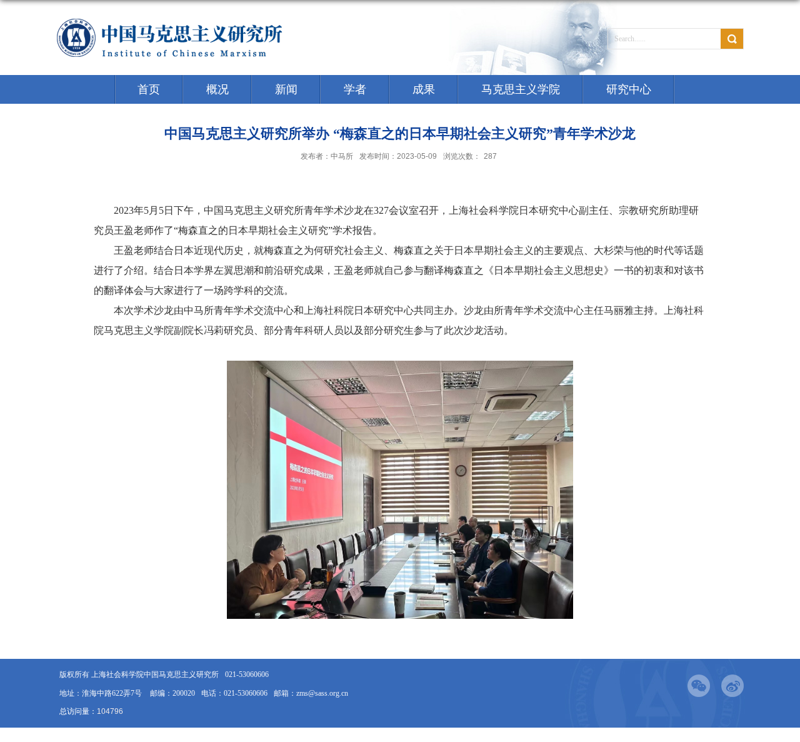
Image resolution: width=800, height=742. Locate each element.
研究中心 (628, 89)
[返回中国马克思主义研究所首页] (170, 21)
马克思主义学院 (520, 89)
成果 (423, 89)
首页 (149, 89)
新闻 (286, 89)
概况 (217, 89)
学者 (355, 89)
